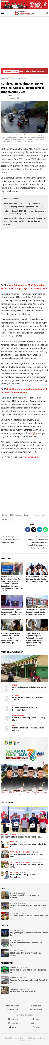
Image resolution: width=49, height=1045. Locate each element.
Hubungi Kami (36, 1010)
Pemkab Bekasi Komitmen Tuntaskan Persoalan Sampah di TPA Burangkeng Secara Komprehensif (37, 542)
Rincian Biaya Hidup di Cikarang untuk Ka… (29, 688)
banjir (32, 433)
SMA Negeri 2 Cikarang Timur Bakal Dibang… (25, 954)
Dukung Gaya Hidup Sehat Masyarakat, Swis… (27, 855)
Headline (28, 852)
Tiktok (14, 1027)
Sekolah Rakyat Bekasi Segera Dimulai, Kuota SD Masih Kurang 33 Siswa (37, 612)
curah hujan (6, 519)
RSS (37, 1027)
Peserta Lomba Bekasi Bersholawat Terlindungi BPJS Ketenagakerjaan (11, 612)
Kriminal (15, 695)
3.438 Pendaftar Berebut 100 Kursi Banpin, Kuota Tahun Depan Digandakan (37, 579)
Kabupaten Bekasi (18, 715)
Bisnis (14, 705)
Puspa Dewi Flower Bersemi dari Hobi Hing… (26, 865)
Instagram (14, 1023)
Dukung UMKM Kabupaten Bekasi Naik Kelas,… (21, 837)
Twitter (37, 1019)
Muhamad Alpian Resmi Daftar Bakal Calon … (28, 729)
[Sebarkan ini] (27, 529)
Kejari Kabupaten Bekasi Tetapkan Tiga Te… (27, 698)
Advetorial (5, 835)
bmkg (4, 515)
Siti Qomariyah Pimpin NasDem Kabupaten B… (29, 933)
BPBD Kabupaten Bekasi (19, 515)
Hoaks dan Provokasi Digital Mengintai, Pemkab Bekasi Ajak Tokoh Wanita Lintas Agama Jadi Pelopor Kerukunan (35, 639)
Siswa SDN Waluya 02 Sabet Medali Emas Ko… (28, 971)
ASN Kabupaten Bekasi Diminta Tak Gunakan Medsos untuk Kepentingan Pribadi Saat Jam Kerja (10, 638)
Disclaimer (36, 1006)
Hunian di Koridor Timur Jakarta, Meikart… (24, 896)
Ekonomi (13, 835)
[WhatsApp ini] (45, 529)
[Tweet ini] (33, 529)
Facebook (14, 1019)
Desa (14, 725)
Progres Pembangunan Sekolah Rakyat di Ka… (28, 981)
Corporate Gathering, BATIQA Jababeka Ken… (28, 906)
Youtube (37, 1023)
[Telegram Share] (39, 529)
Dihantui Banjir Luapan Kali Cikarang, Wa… (28, 718)
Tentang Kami (12, 1010)
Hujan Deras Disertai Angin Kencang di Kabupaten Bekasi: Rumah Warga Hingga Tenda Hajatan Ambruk (24, 221)
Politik (13, 930)
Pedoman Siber (12, 1006)
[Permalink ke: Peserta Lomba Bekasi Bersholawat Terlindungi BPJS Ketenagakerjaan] (12, 601)
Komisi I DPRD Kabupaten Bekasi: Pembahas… (24, 875)
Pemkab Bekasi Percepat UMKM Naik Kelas (11, 539)
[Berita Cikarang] (24, 12)
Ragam (14, 685)
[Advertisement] (24, 42)
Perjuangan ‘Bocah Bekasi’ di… (24, 991)
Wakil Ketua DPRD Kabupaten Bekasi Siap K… (28, 845)
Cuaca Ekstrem (38, 515)
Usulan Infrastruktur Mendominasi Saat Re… (27, 944)
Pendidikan (14, 968)
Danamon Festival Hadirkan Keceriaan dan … (24, 708)
